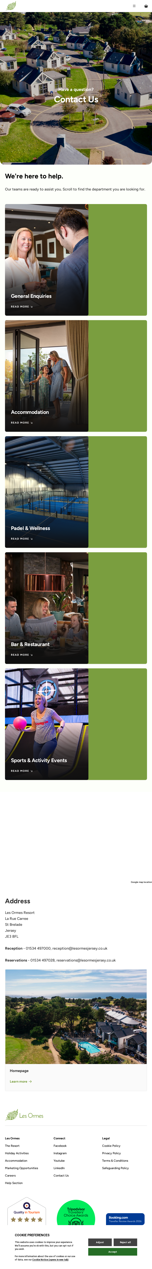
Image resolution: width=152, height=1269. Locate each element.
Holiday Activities (17, 1153)
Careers (10, 1175)
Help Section (14, 1183)
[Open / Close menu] (134, 6)
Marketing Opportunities (21, 1168)
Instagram (60, 1153)
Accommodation (16, 1160)
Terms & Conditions (115, 1160)
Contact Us (61, 1175)
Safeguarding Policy (115, 1168)
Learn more (18, 1081)
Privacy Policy (111, 1153)
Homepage (19, 1070)
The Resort (12, 1146)
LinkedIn (59, 1168)
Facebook (60, 1146)
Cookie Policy (111, 1146)
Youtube (59, 1160)
